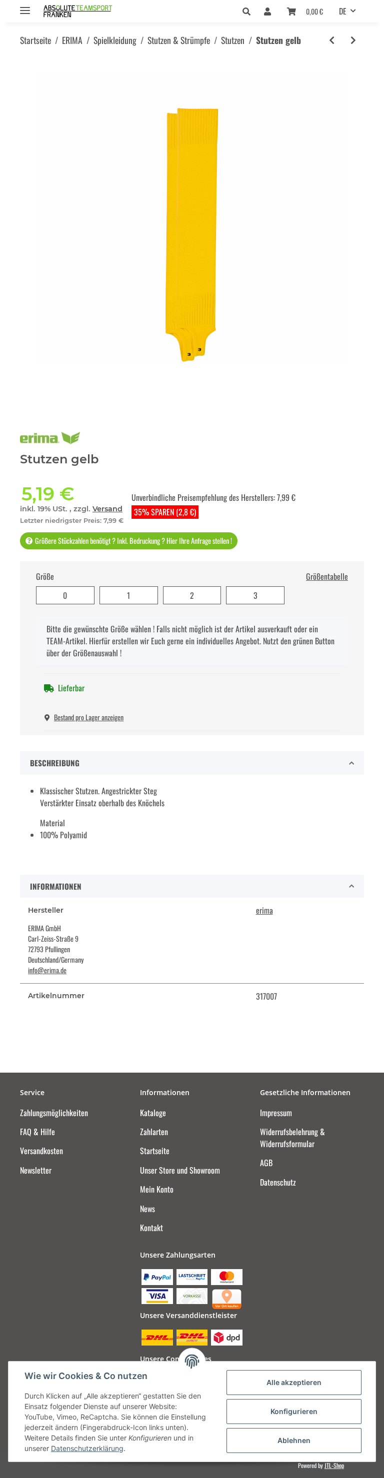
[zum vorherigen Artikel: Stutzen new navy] (331, 40)
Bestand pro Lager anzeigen (89, 717)
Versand (107, 508)
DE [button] (342, 11)
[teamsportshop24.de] (95, 11)
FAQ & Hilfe (37, 1132)
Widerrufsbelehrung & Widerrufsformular (292, 1138)
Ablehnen (294, 1440)
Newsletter (36, 1170)
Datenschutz (278, 1182)
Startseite (155, 1151)
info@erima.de (47, 970)
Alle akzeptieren (294, 1382)
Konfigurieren (294, 1411)
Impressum (276, 1113)
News (147, 1209)
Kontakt (151, 1228)
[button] (249, 11)
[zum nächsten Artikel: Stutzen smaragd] (353, 40)
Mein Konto (157, 1189)
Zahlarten (154, 1132)
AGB (266, 1163)
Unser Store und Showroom (180, 1170)
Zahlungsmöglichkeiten (54, 1113)
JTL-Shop (334, 1465)
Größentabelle (327, 576)
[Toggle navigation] (25, 6)
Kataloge (153, 1113)
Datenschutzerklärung (87, 1448)
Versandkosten (41, 1151)
